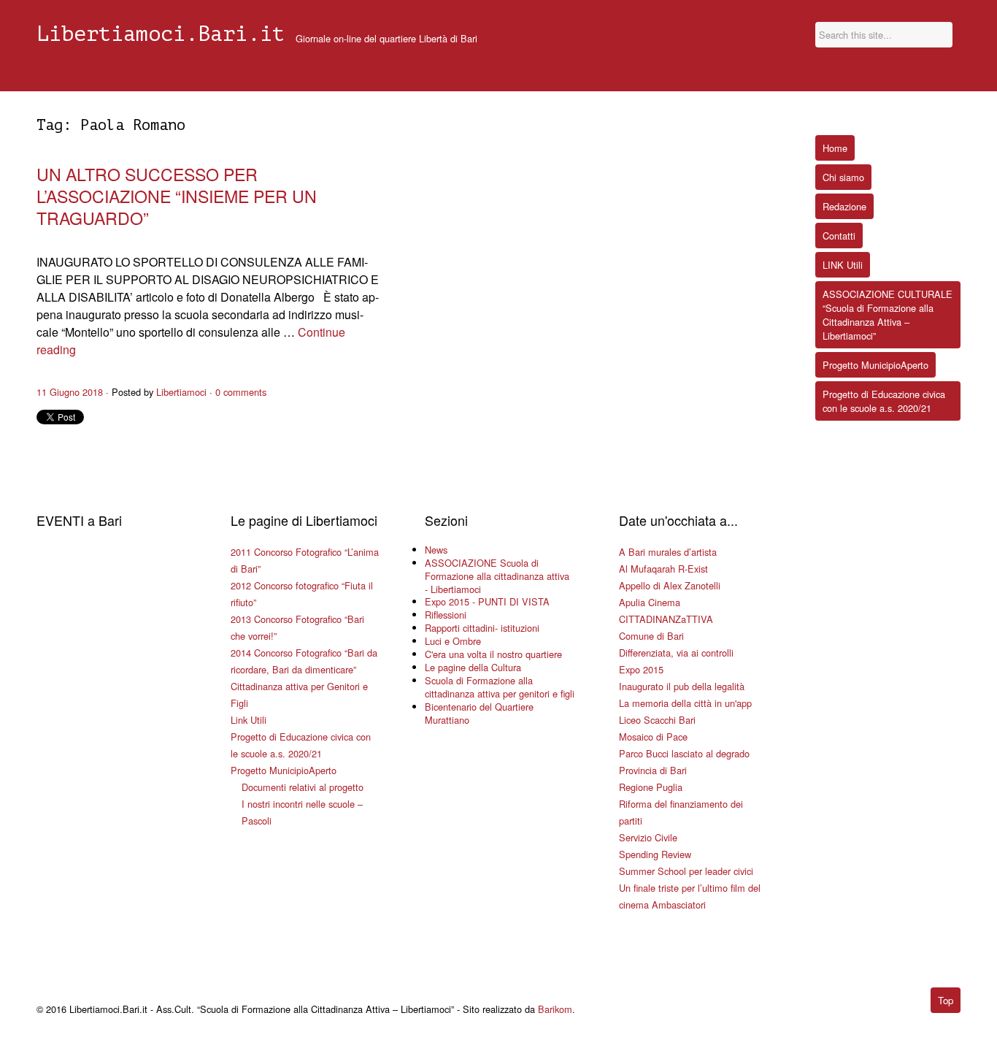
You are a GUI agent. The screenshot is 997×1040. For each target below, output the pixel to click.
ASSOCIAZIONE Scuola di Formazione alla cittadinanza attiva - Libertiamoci (497, 576)
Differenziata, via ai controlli (676, 652)
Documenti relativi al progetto (302, 787)
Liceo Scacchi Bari (657, 720)
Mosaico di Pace (653, 736)
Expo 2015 (641, 669)
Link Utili (248, 720)
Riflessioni (445, 615)
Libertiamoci (181, 392)
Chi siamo (843, 177)
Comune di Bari (651, 636)
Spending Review (655, 854)
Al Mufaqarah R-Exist (663, 569)
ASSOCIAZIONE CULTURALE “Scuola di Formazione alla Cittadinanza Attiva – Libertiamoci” (887, 315)
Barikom (555, 1009)
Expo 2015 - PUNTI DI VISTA (487, 601)
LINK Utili (843, 265)
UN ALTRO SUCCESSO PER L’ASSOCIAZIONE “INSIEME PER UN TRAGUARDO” (176, 195)
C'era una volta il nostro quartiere (493, 654)
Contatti (839, 235)
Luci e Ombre (453, 641)
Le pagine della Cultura (473, 667)
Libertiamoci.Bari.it (160, 34)
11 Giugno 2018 (69, 392)
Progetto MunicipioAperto (283, 770)
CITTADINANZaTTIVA (666, 619)
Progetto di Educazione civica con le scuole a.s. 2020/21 (884, 401)
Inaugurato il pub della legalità (681, 686)
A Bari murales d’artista (668, 552)
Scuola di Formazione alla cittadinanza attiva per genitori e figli (499, 686)
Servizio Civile (648, 837)
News (436, 550)
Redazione (844, 206)
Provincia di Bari (653, 770)
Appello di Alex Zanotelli (669, 585)
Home (835, 148)
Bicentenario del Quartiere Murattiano (479, 713)
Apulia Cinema (649, 602)
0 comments (240, 392)
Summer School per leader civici (686, 871)
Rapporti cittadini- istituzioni (482, 628)
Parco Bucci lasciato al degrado (684, 753)
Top (945, 1000)
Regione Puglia (650, 787)
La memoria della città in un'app (685, 703)
